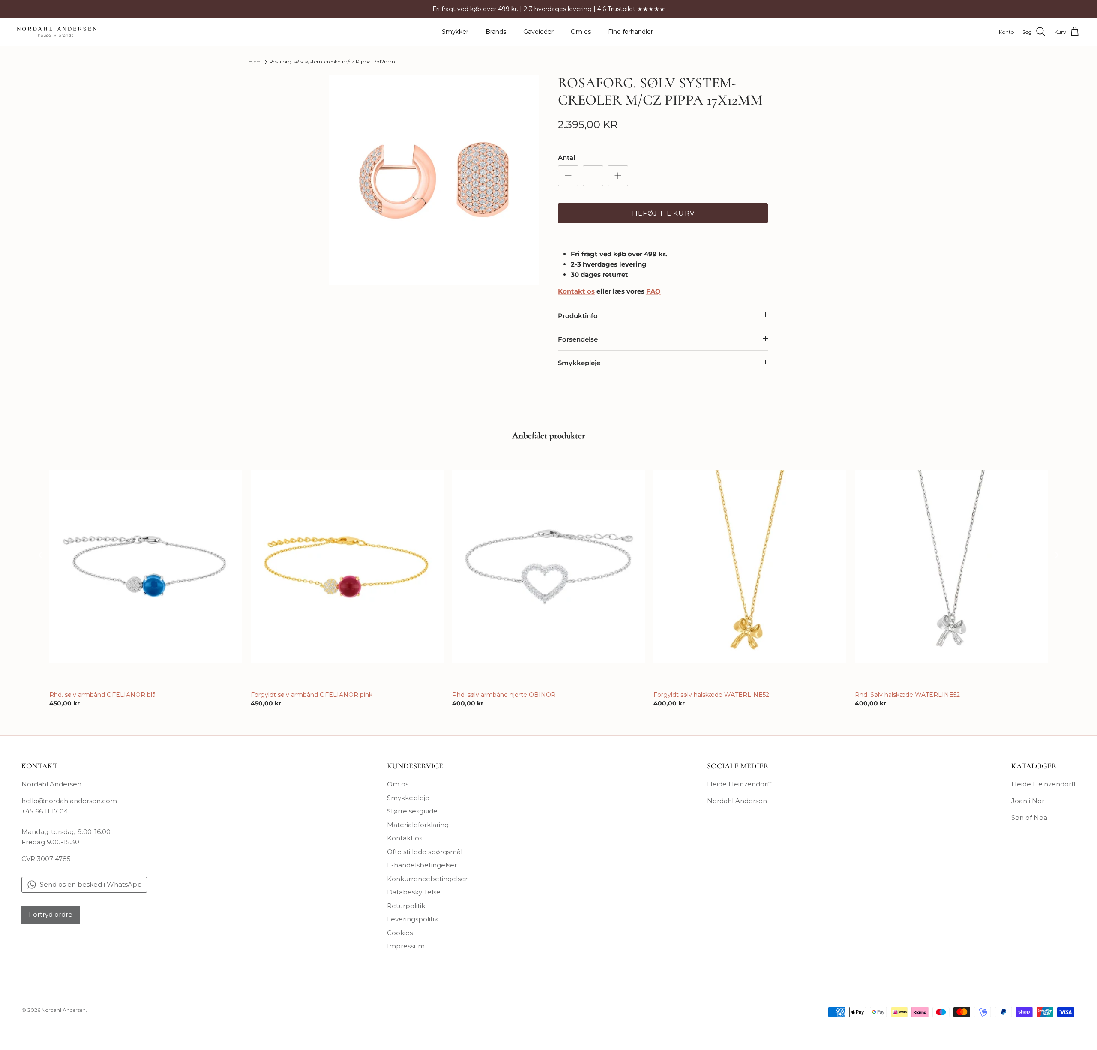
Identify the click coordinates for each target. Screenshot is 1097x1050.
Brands (496, 32)
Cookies (400, 933)
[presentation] (40, 554)
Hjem (255, 62)
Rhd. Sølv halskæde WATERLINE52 (907, 695)
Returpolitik (406, 906)
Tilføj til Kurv (663, 213)
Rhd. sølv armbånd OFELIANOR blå (102, 695)
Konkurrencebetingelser (427, 879)
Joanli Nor (1027, 801)
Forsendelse (578, 339)
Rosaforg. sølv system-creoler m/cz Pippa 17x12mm (332, 62)
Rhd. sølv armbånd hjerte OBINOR (504, 695)
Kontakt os (404, 838)
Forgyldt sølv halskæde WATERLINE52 (711, 695)
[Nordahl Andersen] (56, 32)
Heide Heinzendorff (739, 784)
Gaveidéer (538, 32)
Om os (581, 32)
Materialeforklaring (418, 825)
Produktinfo (578, 316)
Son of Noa (1029, 817)
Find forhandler (630, 32)
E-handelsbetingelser (422, 865)
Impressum (406, 946)
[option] (434, 180)
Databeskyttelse (414, 892)
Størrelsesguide (412, 811)
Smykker (455, 32)
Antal (566, 157)
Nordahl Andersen (737, 801)
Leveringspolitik (412, 919)
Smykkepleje (579, 363)
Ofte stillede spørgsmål (424, 852)
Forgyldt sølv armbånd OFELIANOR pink (311, 695)
